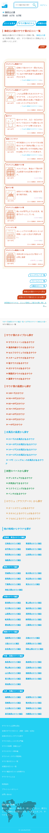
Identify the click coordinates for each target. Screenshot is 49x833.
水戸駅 (18, 15)
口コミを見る (9, 23)
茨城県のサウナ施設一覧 (15, 321)
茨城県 (5, 15)
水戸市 (12, 15)
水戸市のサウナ (30, 321)
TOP (4, 321)
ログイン (43, 5)
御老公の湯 (10, 12)
